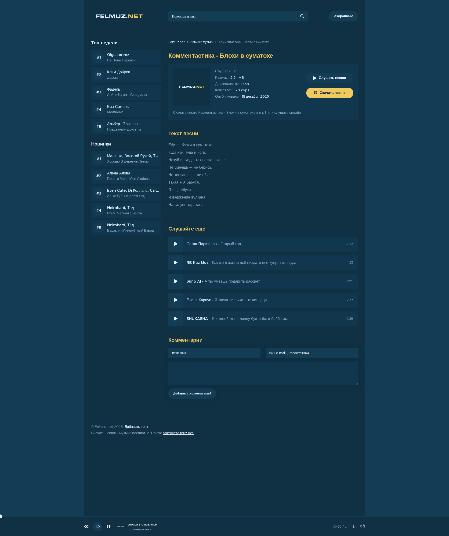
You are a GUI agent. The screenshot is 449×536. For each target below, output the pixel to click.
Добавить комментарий (192, 393)
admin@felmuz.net (178, 433)
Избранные (343, 16)
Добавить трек (136, 427)
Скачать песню (333, 93)
